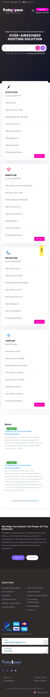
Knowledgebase (33, 606)
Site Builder (6, 595)
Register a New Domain (11, 603)
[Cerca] (38, 48)
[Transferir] (43, 48)
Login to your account (35, 588)
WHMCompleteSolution (29, 501)
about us (7, 677)
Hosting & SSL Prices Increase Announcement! (18, 432)
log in (32, 558)
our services (8, 681)
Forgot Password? (34, 592)
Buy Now (39, 156)
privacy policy (41, 677)
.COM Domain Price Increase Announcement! (18, 466)
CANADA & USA (42, 692)
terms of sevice (40, 681)
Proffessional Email (9, 599)
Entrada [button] (42, 9)
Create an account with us (37, 595)
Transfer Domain (8, 607)
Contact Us (31, 610)
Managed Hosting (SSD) (11, 588)
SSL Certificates (8, 592)
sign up (18, 558)
